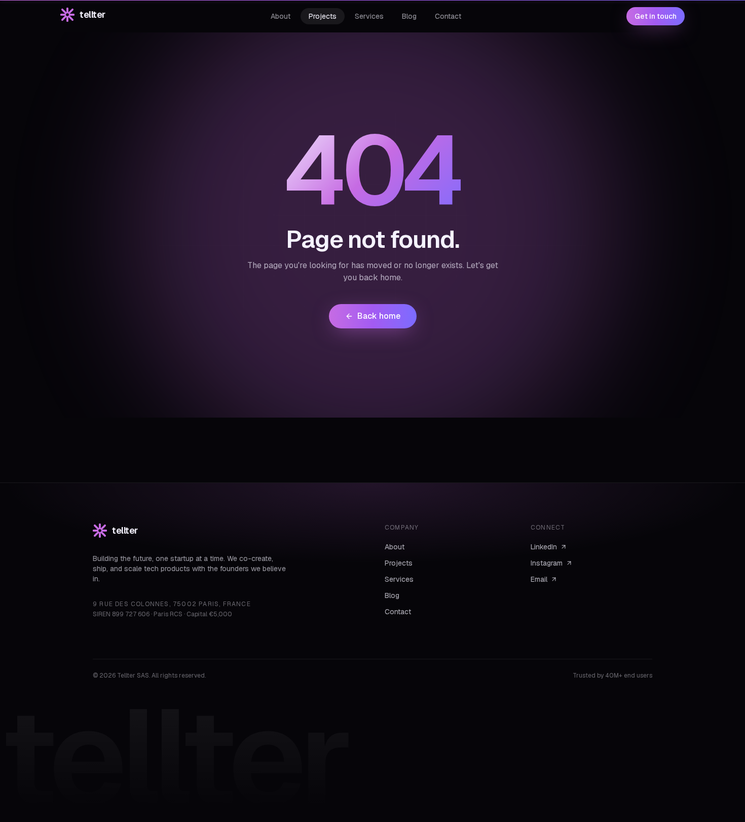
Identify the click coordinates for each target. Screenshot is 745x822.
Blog (392, 595)
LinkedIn (544, 546)
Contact (398, 611)
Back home (378, 316)
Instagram (547, 563)
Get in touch (656, 16)
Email (539, 579)
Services (399, 579)
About (394, 546)
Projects (399, 563)
